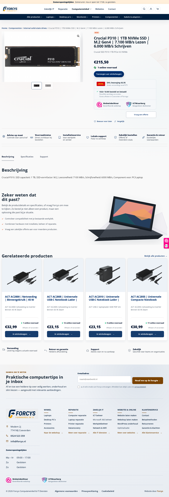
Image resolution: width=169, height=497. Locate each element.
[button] (78, 36)
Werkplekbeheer (100, 423)
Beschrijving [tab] (8, 156)
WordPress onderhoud (128, 423)
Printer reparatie (76, 423)
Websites (99, 9)
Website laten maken (127, 415)
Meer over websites (128, 432)
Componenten (15, 28)
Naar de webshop (53, 432)
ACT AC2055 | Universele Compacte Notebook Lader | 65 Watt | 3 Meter (147, 298)
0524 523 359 (18, 435)
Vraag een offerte (141, 114)
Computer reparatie (77, 415)
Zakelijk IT (49, 9)
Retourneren (147, 423)
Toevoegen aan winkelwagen (109, 74)
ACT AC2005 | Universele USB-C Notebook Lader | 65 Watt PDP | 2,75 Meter (62, 298)
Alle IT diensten (101, 432)
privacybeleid (140, 387)
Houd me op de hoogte (148, 380)
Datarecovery (74, 428)
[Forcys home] (22, 414)
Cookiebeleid (108, 491)
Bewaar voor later (104, 121)
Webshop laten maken (128, 419)
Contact (112, 9)
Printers (47, 423)
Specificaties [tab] (27, 156)
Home (4, 28)
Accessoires (49, 428)
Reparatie (63, 9)
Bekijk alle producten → (155, 256)
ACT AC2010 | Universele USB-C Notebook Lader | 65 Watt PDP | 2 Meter (104, 298)
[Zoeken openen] (144, 9)
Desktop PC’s (50, 419)
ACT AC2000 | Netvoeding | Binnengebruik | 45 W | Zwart (21, 298)
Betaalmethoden (149, 419)
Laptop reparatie (76, 419)
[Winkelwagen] (158, 9)
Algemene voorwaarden (66, 491)
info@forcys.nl (18, 441)
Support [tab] (44, 156)
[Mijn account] (151, 9)
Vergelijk (120, 121)
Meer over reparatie (79, 432)
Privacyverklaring (90, 491)
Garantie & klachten (151, 428)
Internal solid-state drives (35, 28)
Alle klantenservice (152, 432)
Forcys (160, 491)
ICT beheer (98, 415)
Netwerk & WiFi (100, 428)
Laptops (47, 415)
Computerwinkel (80, 9)
